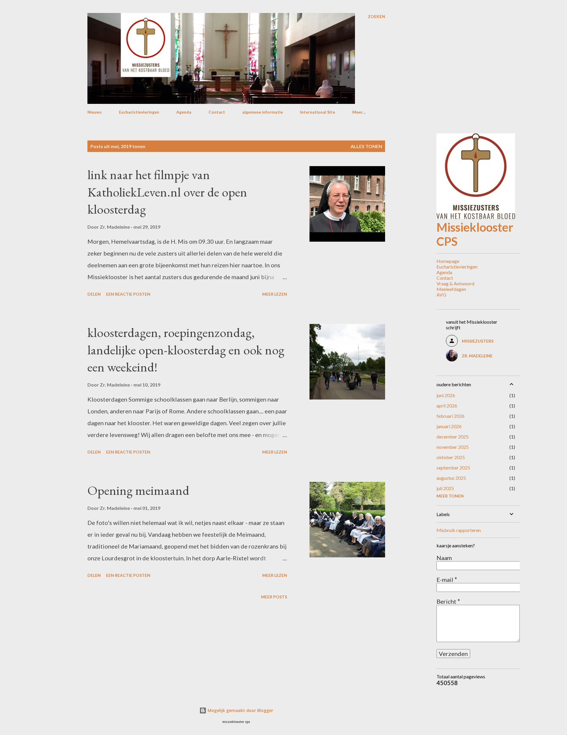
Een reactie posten (128, 294)
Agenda (183, 111)
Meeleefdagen (451, 289)
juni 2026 (445, 395)
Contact (216, 111)
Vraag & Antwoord (455, 283)
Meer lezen (274, 294)
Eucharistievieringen (139, 111)
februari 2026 (450, 416)
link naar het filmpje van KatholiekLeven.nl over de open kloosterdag (167, 191)
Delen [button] (94, 294)
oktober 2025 (450, 457)
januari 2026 (449, 426)
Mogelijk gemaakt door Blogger (239, 710)
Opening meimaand (138, 490)
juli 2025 (445, 488)
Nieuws (94, 111)
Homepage (447, 261)
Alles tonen (366, 146)
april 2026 (446, 405)
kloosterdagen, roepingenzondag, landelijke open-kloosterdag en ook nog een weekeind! (185, 349)
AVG (441, 294)
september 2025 (453, 467)
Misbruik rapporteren (458, 530)
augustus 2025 (451, 478)
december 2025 (452, 436)
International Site (317, 111)
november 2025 (452, 447)
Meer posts (274, 596)
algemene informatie (262, 111)
